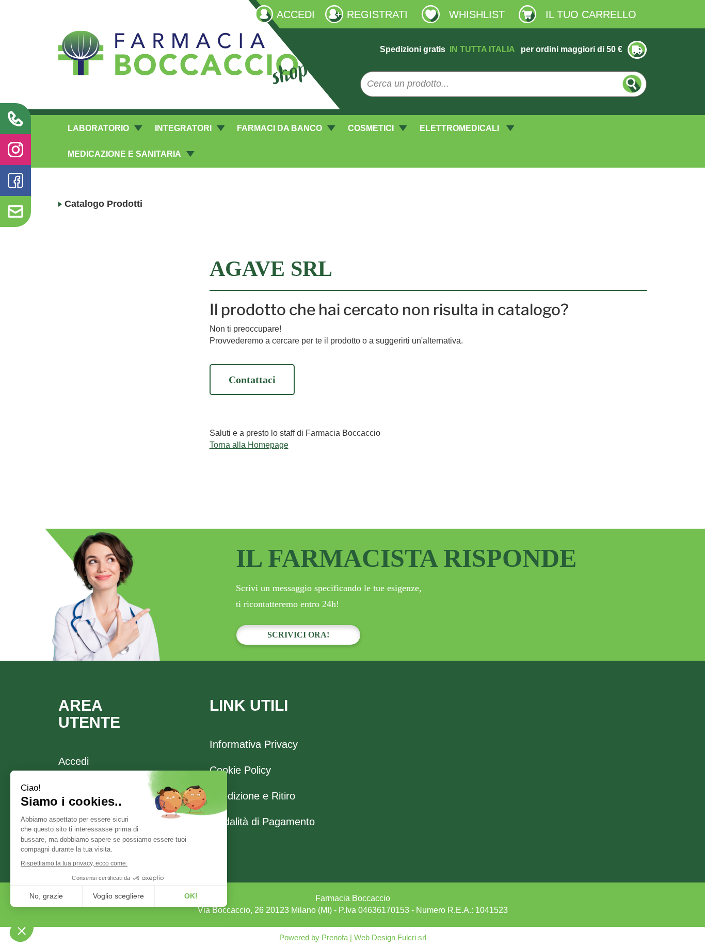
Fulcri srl (411, 937)
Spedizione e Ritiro (252, 796)
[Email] (15, 211)
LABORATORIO (98, 128)
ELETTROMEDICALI (460, 128)
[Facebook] (15, 180)
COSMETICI (371, 128)
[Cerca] (632, 83)
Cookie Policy (240, 770)
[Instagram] (15, 149)
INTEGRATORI (183, 128)
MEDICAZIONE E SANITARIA (124, 154)
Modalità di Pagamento (262, 821)
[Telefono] (15, 118)
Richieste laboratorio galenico (113, 13)
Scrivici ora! (298, 634)
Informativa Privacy (254, 744)
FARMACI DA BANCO (279, 128)
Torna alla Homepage (249, 444)
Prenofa (333, 937)
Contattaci (252, 379)
